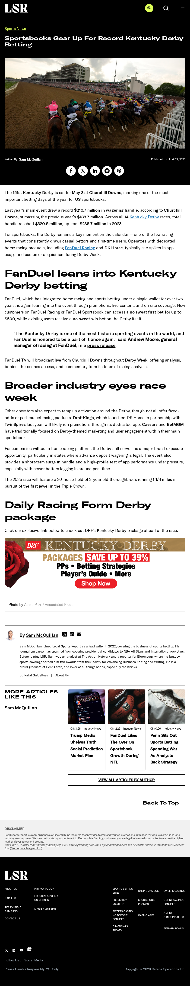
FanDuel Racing (80, 247)
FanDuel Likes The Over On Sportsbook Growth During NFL (124, 749)
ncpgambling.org (51, 845)
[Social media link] (71, 171)
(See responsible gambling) (26, 848)
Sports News (15, 28)
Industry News (92, 728)
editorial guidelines (33, 675)
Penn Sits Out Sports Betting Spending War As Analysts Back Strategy (164, 749)
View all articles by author (126, 780)
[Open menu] (182, 8)
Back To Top (161, 803)
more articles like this (31, 694)
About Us (62, 675)
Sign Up (149, 8)
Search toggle (166, 8)
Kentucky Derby (144, 217)
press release (101, 345)
